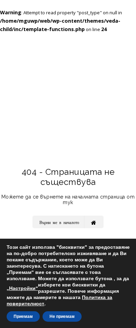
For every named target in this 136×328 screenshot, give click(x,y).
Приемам (23, 316)
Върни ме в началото (59, 222)
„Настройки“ (22, 288)
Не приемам (62, 316)
